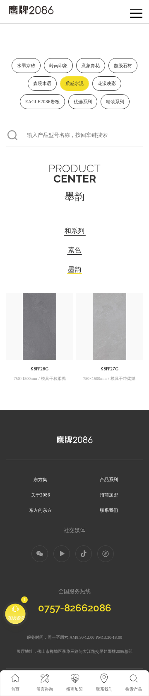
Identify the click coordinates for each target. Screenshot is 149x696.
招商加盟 (109, 494)
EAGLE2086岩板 (42, 101)
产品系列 (109, 479)
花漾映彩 (107, 83)
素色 (74, 250)
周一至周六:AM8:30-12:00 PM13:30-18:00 (85, 637)
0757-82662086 (74, 608)
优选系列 (83, 101)
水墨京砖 (26, 65)
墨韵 (74, 270)
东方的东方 (40, 510)
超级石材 (123, 65)
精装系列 (115, 101)
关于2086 (40, 494)
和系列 (74, 231)
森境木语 (42, 83)
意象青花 (91, 65)
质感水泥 (74, 83)
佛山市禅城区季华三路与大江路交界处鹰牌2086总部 (84, 651)
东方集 (40, 479)
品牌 (11, 8)
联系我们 (109, 510)
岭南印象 (58, 65)
